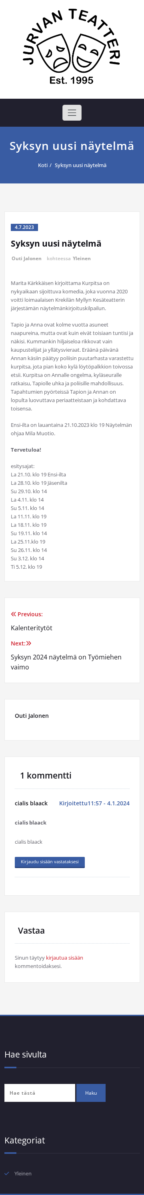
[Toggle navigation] (72, 113)
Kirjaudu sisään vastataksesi (50, 861)
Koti (43, 165)
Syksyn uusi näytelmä (80, 165)
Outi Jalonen (27, 258)
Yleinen (82, 258)
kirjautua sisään (64, 957)
